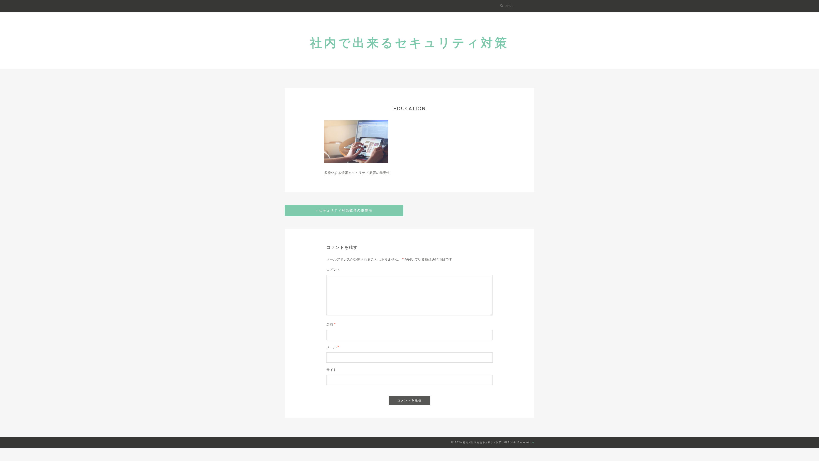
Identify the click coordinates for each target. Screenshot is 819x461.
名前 (330, 324)
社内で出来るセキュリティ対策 (409, 43)
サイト (331, 370)
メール (332, 347)
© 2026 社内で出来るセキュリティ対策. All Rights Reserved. (491, 442)
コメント (333, 270)
